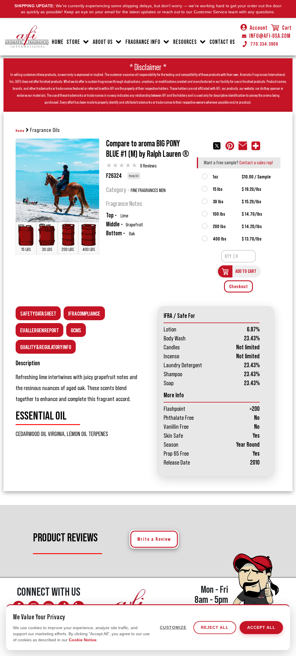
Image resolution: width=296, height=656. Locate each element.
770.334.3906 (264, 43)
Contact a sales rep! (256, 162)
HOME (58, 42)
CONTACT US (222, 42)
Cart (286, 28)
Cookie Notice (83, 640)
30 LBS (47, 249)
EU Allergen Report (39, 330)
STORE (73, 42)
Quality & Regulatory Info (45, 347)
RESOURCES (185, 42)
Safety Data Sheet (38, 313)
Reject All (215, 627)
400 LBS (88, 249)
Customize (173, 627)
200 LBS (68, 249)
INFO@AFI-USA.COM (270, 36)
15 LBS (26, 249)
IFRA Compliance (84, 313)
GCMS (76, 330)
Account (259, 28)
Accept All (261, 627)
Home (20, 131)
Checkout (238, 286)
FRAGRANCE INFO (142, 42)
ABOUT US (103, 42)
